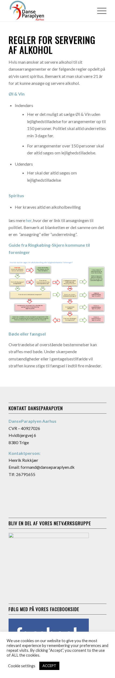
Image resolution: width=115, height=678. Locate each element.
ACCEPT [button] (49, 666)
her (29, 220)
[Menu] (99, 10)
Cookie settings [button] (21, 666)
